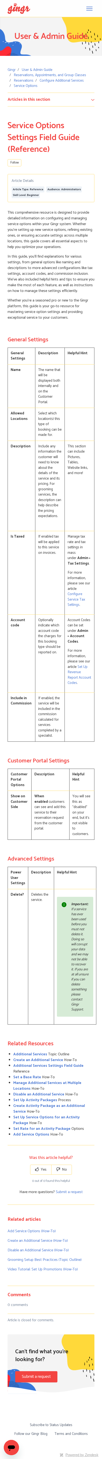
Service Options (25, 86)
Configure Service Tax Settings (76, 599)
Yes (43, 1169)
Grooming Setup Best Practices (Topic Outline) (45, 1260)
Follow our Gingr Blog (30, 1434)
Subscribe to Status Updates (51, 1425)
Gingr (12, 70)
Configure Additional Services (62, 81)
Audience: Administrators (64, 189)
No (64, 1169)
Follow (14, 162)
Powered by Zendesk (81, 1455)
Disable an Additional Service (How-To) (38, 1250)
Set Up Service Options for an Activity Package (46, 1120)
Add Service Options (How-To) (32, 1231)
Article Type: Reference (28, 189)
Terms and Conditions (71, 1434)
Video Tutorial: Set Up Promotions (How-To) (43, 1269)
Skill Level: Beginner (26, 195)
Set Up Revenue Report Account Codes (79, 675)
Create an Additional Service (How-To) (38, 1240)
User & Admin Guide (37, 70)
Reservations (23, 81)
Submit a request (69, 1192)
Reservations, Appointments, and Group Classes (50, 75)
